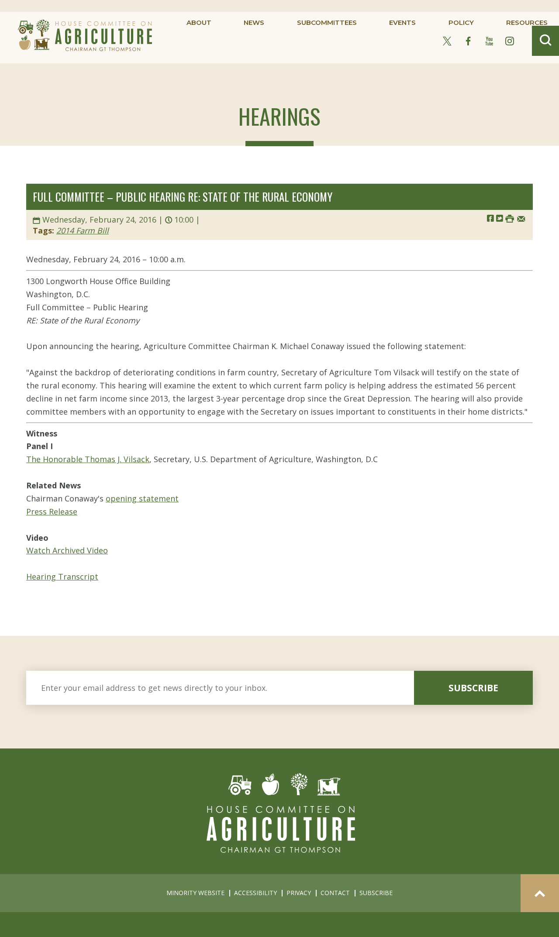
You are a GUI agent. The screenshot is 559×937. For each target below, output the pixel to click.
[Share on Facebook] (490, 218)
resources (527, 22)
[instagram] (509, 41)
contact (335, 893)
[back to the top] (540, 893)
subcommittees (327, 22)
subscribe (473, 688)
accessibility (255, 893)
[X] (447, 41)
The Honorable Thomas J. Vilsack (87, 459)
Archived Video (79, 550)
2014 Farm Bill (82, 230)
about (198, 22)
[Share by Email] (521, 218)
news (254, 22)
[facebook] (468, 41)
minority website (195, 893)
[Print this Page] (509, 218)
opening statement (142, 498)
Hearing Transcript (62, 576)
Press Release (51, 511)
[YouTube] (489, 41)
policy (461, 22)
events (402, 22)
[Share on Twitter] (499, 218)
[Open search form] (545, 41)
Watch (38, 550)
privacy (298, 893)
